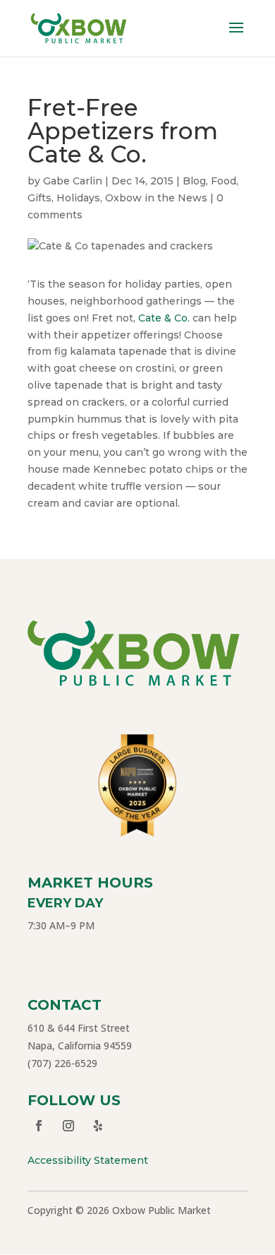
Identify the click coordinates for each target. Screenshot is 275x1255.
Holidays (78, 198)
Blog (194, 181)
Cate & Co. (164, 318)
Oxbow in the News (156, 198)
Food (223, 181)
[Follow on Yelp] (98, 1125)
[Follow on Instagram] (68, 1125)
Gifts (39, 198)
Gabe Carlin (72, 181)
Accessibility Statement (88, 1160)
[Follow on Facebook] (39, 1125)
